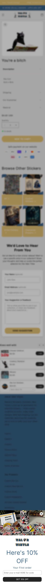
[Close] (41, 513)
